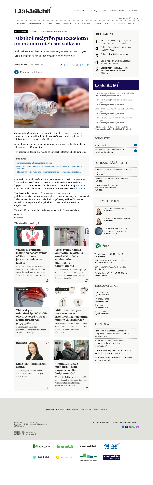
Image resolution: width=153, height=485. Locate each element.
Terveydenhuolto (36, 23)
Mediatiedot (133, 10)
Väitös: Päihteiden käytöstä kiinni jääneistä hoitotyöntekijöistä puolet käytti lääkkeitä (49, 167)
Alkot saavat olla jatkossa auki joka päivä (34, 163)
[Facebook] (64, 65)
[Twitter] (72, 65)
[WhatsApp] (68, 65)
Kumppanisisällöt (126, 23)
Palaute (93, 422)
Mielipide (67, 23)
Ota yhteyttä (79, 10)
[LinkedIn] (77, 65)
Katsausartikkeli (23, 289)
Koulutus (122, 10)
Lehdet (89, 10)
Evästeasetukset (133, 422)
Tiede (49, 23)
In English (123, 422)
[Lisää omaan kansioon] (60, 65)
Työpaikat (112, 10)
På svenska (114, 422)
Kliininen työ (20, 23)
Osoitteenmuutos (103, 422)
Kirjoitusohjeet (100, 10)
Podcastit (97, 23)
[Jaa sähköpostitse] (81, 65)
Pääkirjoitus (21, 343)
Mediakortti (60, 410)
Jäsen (57, 23)
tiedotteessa (79, 188)
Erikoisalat (110, 23)
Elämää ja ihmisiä (82, 23)
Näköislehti (75, 410)
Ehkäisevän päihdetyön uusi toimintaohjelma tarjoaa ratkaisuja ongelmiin (49, 172)
